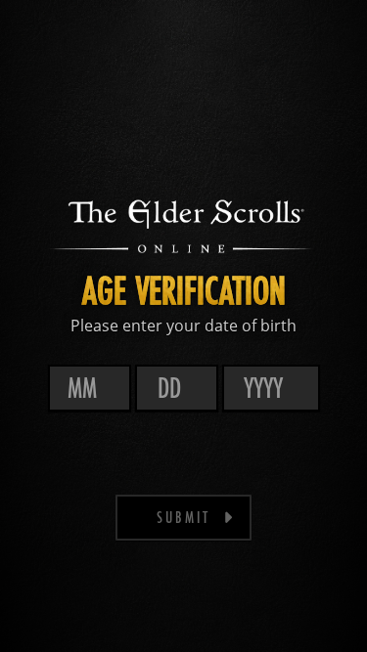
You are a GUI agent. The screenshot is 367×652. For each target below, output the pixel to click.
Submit (183, 516)
